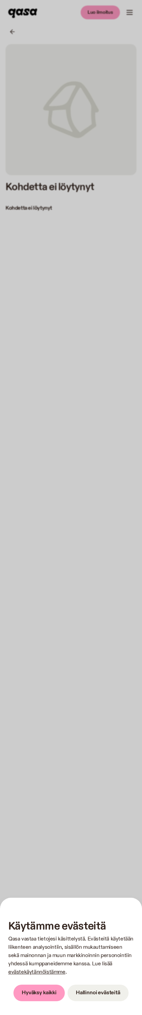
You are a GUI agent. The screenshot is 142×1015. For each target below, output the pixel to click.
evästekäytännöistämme (36, 972)
